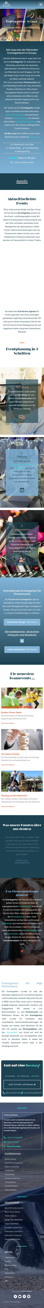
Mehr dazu (34, 137)
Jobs (6, 1281)
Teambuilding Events (15, 115)
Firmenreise (19, 468)
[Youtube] (19, 1296)
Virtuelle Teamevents (12, 1178)
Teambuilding (28, 464)
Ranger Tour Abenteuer (13, 1220)
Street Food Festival (12, 1239)
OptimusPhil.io (26, 1291)
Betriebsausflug (10, 1159)
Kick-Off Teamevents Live (14, 1163)
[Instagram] (24, 1296)
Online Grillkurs (10, 1216)
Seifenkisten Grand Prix (13, 1231)
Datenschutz (9, 1273)
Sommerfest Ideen (11, 1186)
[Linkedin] (28, 1296)
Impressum (9, 1277)
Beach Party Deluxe (12, 1212)
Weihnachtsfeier (10, 1190)
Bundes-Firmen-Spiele (11, 712)
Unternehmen (11, 1115)
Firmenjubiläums (18, 917)
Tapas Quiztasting (11, 1224)
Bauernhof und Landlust (14, 1208)
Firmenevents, (25, 906)
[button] (41, 4)
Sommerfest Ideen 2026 (25, 122)
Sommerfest (13, 934)
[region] (22, 278)
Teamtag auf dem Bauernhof (14, 796)
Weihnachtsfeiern (30, 930)
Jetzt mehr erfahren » (8, 723)
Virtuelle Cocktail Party (13, 1228)
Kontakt (8, 1261)
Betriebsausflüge (20, 118)
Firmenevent (15, 464)
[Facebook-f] (15, 1296)
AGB (6, 1269)
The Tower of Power (10, 754)
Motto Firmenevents (12, 1167)
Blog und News (10, 1265)
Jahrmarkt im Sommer (13, 1235)
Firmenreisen (9, 1170)
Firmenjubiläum (10, 1182)
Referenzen (7, 923)
